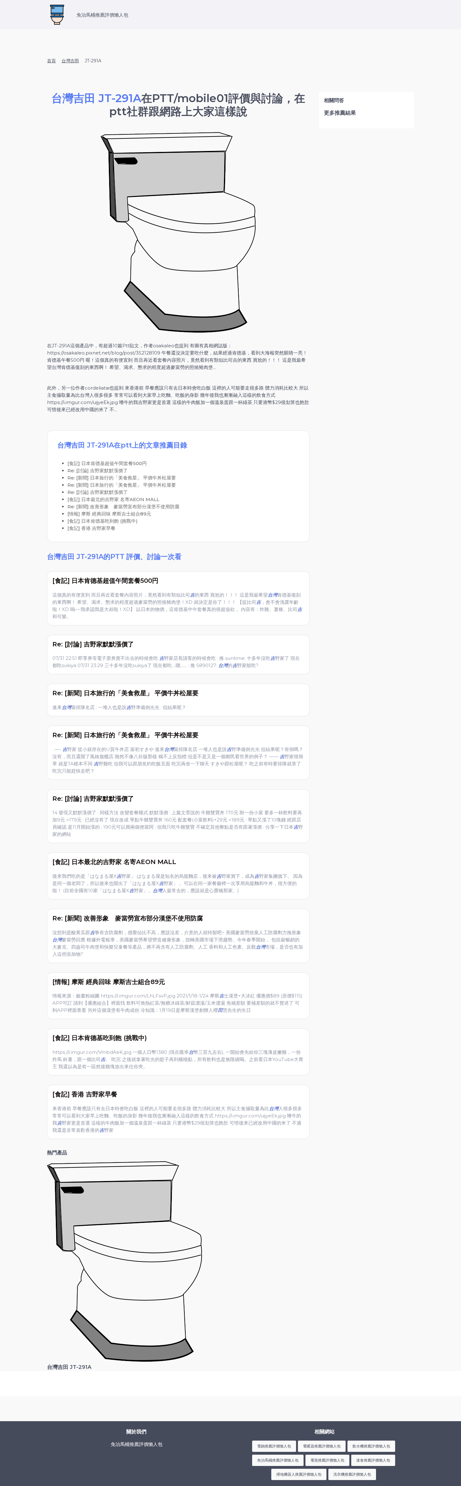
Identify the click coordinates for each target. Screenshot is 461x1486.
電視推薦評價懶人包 (327, 1460)
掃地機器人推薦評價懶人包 (298, 1474)
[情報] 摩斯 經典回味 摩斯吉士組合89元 (109, 514)
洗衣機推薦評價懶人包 (352, 1474)
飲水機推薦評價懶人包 (371, 1446)
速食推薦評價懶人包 (373, 1460)
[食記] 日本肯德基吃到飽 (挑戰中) (102, 521)
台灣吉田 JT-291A (69, 1367)
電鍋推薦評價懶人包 (274, 1446)
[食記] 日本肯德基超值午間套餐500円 (107, 463)
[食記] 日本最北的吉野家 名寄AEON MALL (113, 499)
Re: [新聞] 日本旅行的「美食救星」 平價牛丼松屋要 (121, 478)
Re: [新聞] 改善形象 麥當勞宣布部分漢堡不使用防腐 (123, 507)
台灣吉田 (70, 61)
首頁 (51, 61)
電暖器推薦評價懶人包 (322, 1446)
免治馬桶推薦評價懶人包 (278, 1460)
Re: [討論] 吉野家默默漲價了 (97, 471)
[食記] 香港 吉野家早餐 (91, 528)
